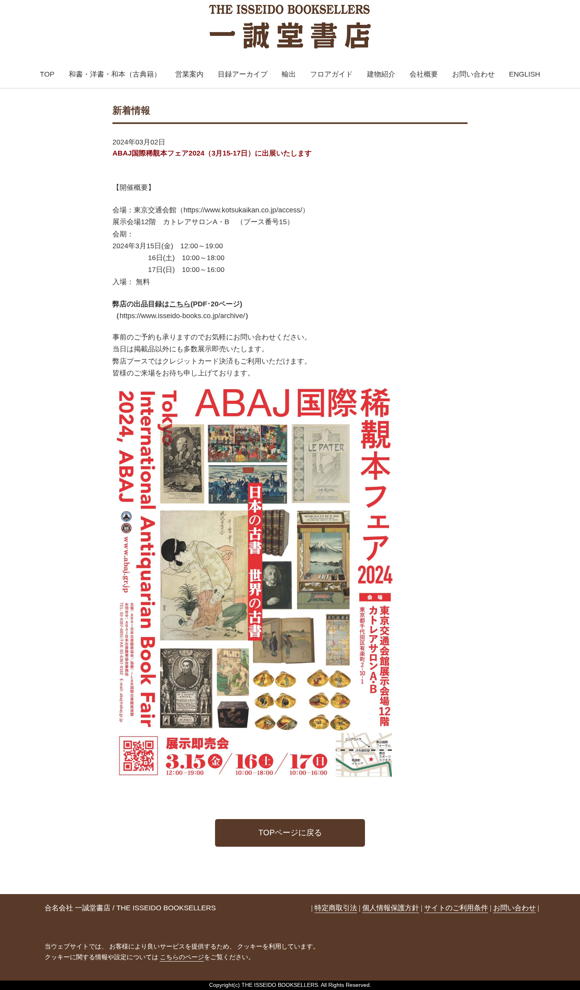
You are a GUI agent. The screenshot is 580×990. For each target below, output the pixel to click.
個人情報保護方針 (390, 908)
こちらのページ (182, 957)
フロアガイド (331, 74)
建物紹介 (381, 74)
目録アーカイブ (243, 74)
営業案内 (189, 74)
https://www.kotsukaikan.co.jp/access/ (242, 210)
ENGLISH (524, 74)
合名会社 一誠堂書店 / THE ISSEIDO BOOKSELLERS (130, 908)
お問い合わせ (473, 74)
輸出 (289, 74)
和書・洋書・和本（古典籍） (115, 74)
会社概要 (424, 74)
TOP (47, 74)
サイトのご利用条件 (456, 908)
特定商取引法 (335, 908)
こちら (180, 304)
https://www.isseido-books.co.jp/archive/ (182, 316)
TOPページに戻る (290, 832)
